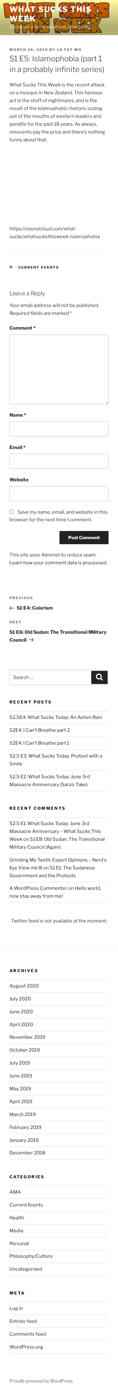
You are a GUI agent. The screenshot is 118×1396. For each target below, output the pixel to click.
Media (16, 1231)
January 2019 (24, 1140)
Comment (22, 328)
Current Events (38, 267)
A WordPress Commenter (38, 888)
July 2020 (20, 999)
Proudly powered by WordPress (41, 1380)
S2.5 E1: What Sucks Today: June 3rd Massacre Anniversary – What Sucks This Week (55, 831)
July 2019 (19, 1063)
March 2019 (22, 1114)
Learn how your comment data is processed (57, 563)
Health (16, 1218)
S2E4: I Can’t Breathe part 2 (39, 730)
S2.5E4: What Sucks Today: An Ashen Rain (55, 717)
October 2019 (24, 1050)
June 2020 (21, 1012)
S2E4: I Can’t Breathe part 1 (39, 743)
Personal (19, 1243)
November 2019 (27, 1037)
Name (17, 415)
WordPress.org (26, 1347)
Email (17, 447)
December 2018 (27, 1153)
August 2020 (24, 986)
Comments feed (27, 1334)
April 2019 (20, 1101)
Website (19, 480)
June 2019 (20, 1076)
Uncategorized (25, 1269)
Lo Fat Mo (69, 49)
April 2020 (21, 1024)
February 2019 (25, 1127)
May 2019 (20, 1089)
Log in (16, 1308)
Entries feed (23, 1321)
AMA (15, 1192)
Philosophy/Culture (31, 1256)
